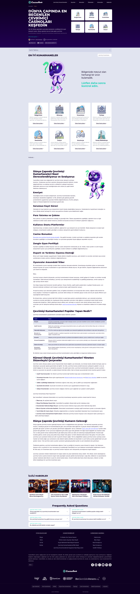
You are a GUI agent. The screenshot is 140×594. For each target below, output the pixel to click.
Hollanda (31, 157)
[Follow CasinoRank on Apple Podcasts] (110, 564)
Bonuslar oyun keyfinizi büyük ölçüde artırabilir (46, 237)
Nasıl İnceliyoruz (97, 542)
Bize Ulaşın (97, 540)
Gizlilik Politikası (97, 548)
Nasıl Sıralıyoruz (97, 545)
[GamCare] (55, 578)
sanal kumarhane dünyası (69, 304)
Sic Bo (41, 542)
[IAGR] (37, 578)
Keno (41, 540)
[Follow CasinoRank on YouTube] (103, 564)
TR (30, 565)
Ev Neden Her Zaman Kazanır (68, 537)
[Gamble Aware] (87, 578)
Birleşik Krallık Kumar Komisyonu (74, 377)
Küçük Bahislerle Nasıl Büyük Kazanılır (68, 542)
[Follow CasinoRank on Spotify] (106, 564)
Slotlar (41, 545)
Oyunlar (73, 2)
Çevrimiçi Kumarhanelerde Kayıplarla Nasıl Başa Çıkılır (68, 548)
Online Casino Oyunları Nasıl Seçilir (68, 540)
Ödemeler (91, 2)
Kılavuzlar (100, 2)
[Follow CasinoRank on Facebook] (92, 564)
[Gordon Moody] (68, 578)
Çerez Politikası (55, 591)
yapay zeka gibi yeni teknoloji (90, 428)
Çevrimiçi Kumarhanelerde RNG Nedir (68, 545)
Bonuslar (81, 2)
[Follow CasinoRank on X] (99, 564)
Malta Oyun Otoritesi (90, 377)
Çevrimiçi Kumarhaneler (60, 2)
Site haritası (85, 591)
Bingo (41, 537)
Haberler (109, 2)
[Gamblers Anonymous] (44, 578)
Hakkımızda (97, 537)
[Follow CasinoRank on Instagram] (96, 564)
